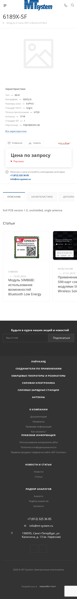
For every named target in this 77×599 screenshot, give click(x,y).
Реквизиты (39, 421)
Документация (38, 416)
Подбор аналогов (39, 489)
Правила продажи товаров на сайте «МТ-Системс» (38, 452)
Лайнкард (38, 361)
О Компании (38, 409)
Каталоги (38, 506)
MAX (43, 548)
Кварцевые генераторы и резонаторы (38, 375)
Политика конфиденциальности (38, 447)
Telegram (34, 548)
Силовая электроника (38, 382)
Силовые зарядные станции (38, 390)
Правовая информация (38, 426)
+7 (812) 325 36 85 (39, 519)
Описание (14, 196)
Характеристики (41, 196)
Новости (38, 471)
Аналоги (38, 496)
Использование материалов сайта (39, 442)
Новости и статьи (38, 464)
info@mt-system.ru (41, 525)
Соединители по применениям (39, 368)
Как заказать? (38, 431)
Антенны (38, 397)
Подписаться (61, 338)
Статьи (38, 476)
